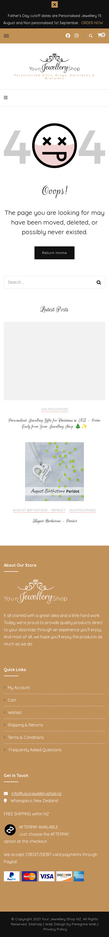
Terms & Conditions (26, 737)
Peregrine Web (84, 924)
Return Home (54, 252)
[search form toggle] (91, 36)
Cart (12, 700)
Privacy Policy (55, 929)
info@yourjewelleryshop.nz (36, 793)
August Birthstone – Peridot (39, 510)
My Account (19, 687)
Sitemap (35, 924)
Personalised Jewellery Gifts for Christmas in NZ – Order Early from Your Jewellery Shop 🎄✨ (54, 423)
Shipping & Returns (25, 724)
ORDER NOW (92, 23)
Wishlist (15, 712)
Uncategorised (54, 409)
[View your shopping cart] (100, 35)
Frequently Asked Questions (34, 749)
